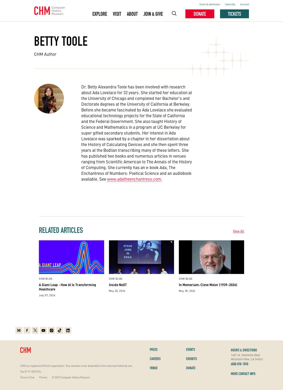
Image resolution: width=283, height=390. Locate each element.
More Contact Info (243, 373)
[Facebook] (27, 330)
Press (153, 349)
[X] (35, 330)
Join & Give (153, 14)
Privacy (43, 377)
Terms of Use (27, 377)
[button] (174, 14)
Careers (155, 358)
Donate (200, 14)
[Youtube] (43, 330)
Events (190, 349)
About (132, 14)
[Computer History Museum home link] (49, 10)
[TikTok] (59, 330)
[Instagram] (51, 330)
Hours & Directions (244, 350)
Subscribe (230, 4)
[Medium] (18, 330)
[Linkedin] (67, 330)
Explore (99, 14)
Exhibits (191, 358)
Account (244, 4)
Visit (117, 14)
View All (238, 231)
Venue (153, 368)
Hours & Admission (209, 4)
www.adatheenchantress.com (134, 179)
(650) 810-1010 (239, 364)
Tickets (234, 14)
